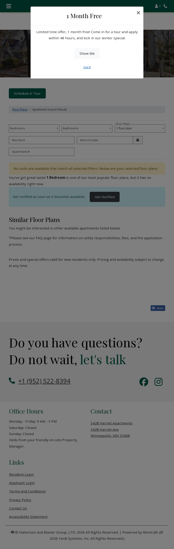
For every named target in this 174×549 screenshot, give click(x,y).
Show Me (87, 53)
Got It (87, 67)
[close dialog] (138, 13)
